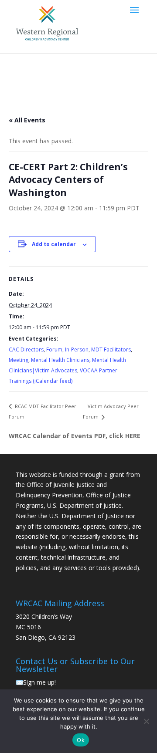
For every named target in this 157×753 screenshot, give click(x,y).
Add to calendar (54, 244)
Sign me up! (39, 682)
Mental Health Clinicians (60, 360)
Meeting (18, 360)
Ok (81, 739)
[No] (146, 721)
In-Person (77, 349)
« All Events (27, 120)
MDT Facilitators (111, 349)
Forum (54, 349)
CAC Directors (26, 349)
